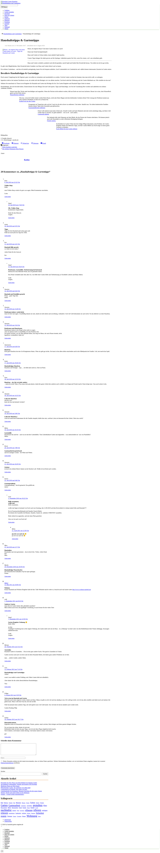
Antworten (7, 196)
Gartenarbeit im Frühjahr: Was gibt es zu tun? (14, 789)
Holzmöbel (15, 807)
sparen (3, 816)
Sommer (6, 23)
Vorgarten (19, 816)
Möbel (6, 583)
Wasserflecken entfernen (17, 95)
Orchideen (22, 810)
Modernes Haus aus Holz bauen (10, 786)
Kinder (24, 807)
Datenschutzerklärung (7, 763)
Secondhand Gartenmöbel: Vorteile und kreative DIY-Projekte (19, 784)
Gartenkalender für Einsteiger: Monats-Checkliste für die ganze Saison (21, 791)
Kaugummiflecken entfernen (37, 108)
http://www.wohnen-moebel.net (81, 589)
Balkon (6, 803)
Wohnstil (7, 27)
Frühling (6, 10)
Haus (45, 805)
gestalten (37, 805)
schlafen (24, 813)
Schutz (28, 813)
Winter (6, 28)
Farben (32, 803)
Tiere (5, 25)
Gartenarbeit (14, 805)
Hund (20, 807)
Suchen (3, 771)
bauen (10, 803)
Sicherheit (40, 813)
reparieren (12, 813)
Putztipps (7, 22)
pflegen (37, 810)
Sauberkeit (18, 813)
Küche (33, 808)
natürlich (14, 810)
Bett (14, 803)
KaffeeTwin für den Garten (27, 101)
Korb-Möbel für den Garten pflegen (66, 129)
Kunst (28, 807)
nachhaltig (6, 810)
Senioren (33, 813)
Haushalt (7, 13)
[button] (1, 826)
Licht (36, 807)
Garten (4, 805)
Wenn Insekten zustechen (9, 147)
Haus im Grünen (9, 15)
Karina (27, 160)
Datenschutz (8, 821)
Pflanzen (7, 20)
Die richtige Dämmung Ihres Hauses (13, 149)
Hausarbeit (4, 807)
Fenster (42, 803)
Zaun (39, 816)
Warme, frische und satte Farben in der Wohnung (15, 793)
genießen (29, 805)
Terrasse (9, 816)
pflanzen (29, 810)
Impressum (7, 819)
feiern (37, 803)
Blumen (18, 803)
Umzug (14, 816)
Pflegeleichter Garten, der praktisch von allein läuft (15, 787)
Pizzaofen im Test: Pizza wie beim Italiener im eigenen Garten (19, 782)
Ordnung (7, 18)
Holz (9, 808)
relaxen (4, 813)
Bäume (23, 803)
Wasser (24, 816)
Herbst (6, 17)
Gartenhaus (23, 805)
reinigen (44, 810)
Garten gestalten (9, 12)
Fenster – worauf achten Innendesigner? (12, 794)
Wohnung (32, 815)
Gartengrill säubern (43, 114)
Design (27, 803)
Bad (2, 803)
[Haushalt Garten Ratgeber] (9, 1)
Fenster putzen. (51, 120)
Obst (18, 810)
